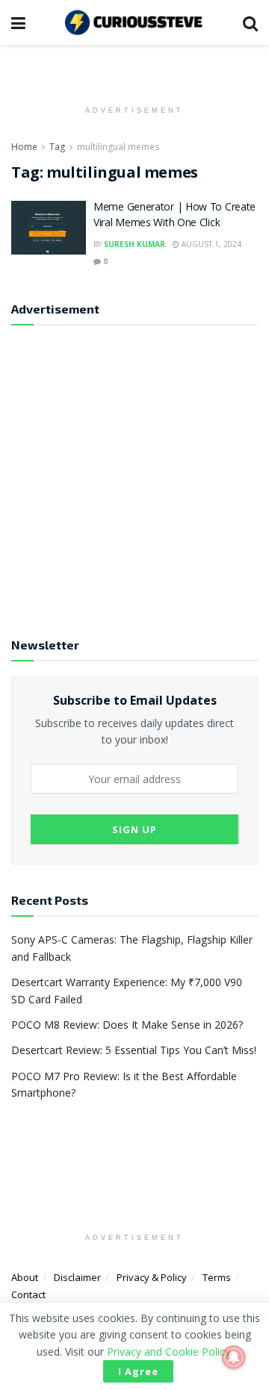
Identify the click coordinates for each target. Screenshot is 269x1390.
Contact (28, 1294)
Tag (57, 146)
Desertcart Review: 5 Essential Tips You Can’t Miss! (133, 1050)
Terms (216, 1277)
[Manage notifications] (234, 1357)
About (24, 1277)
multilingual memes (118, 146)
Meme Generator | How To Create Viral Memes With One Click (174, 216)
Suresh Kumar (134, 244)
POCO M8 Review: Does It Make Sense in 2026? (127, 1024)
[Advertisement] (134, 474)
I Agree (138, 1371)
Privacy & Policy (152, 1277)
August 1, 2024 (210, 244)
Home (24, 146)
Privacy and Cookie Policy (168, 1351)
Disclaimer (77, 1277)
